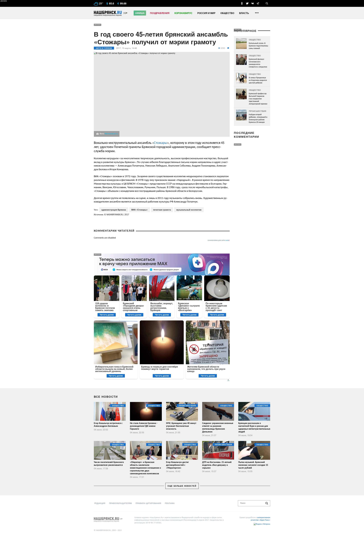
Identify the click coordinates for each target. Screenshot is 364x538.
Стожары (160, 143)
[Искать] (266, 503)
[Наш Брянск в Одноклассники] (242, 3)
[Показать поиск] (267, 3)
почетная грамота (162, 209)
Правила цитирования (148, 503)
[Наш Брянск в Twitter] (247, 3)
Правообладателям (120, 503)
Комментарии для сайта (219, 240)
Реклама (170, 503)
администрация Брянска (113, 209)
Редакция (99, 503)
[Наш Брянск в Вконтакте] (252, 3)
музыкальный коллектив (188, 209)
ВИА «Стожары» (139, 209)
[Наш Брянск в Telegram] (258, 3)
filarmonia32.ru (111, 134)
